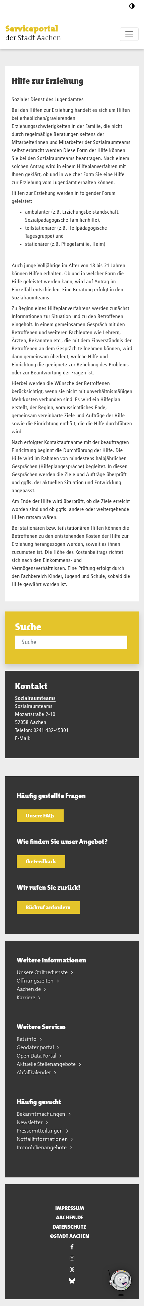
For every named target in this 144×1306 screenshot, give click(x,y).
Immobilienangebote (42, 1147)
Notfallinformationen (43, 1139)
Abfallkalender (34, 1072)
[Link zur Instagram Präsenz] (72, 1258)
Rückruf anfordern (48, 907)
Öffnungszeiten (36, 980)
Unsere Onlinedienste (43, 972)
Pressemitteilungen (40, 1130)
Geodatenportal (36, 1047)
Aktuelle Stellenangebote (47, 1064)
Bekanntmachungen (41, 1113)
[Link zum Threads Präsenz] (72, 1269)
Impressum (69, 1208)
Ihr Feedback (41, 861)
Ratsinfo (27, 1038)
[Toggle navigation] (129, 34)
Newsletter (30, 1122)
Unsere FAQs (40, 815)
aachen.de (69, 1217)
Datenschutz (69, 1226)
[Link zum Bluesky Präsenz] (72, 1281)
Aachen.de (29, 989)
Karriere (26, 997)
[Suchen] (128, 642)
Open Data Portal (37, 1055)
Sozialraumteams (35, 698)
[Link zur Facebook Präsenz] (72, 1246)
